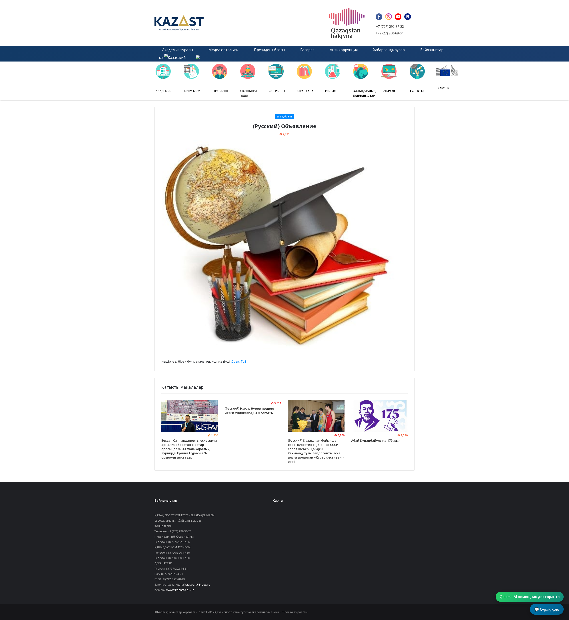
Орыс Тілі (238, 361)
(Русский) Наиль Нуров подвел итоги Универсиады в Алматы (249, 410)
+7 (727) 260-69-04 (389, 33)
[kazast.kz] (204, 23)
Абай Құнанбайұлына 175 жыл (376, 440)
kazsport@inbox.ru (197, 584)
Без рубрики (284, 116)
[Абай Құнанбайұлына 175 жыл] (379, 416)
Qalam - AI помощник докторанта (530, 596)
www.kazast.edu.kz (181, 590)
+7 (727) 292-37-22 (390, 26)
